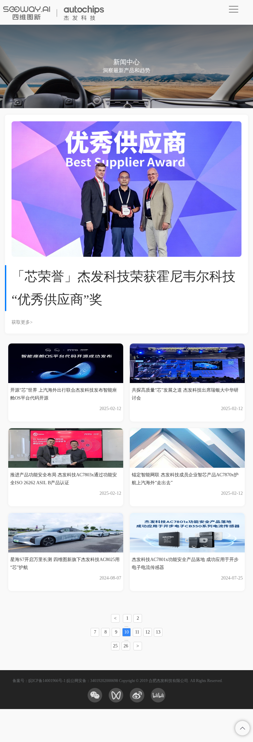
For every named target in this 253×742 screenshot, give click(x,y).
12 (147, 632)
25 (115, 645)
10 (126, 632)
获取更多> (22, 322)
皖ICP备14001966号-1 (47, 680)
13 (158, 632)
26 (126, 645)
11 (137, 632)
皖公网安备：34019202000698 (92, 680)
